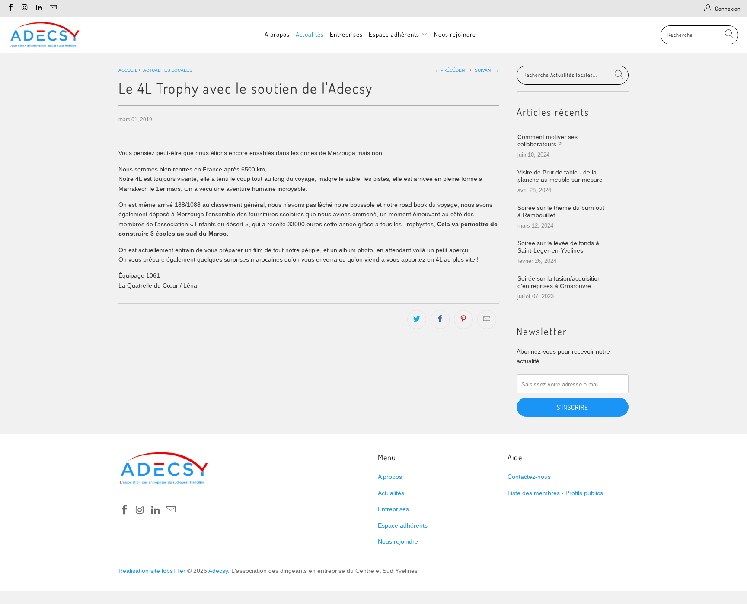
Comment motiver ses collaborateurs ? (547, 140)
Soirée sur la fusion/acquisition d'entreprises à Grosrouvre (559, 282)
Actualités (310, 34)
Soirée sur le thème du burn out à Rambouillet (560, 211)
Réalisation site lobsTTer (151, 570)
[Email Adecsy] (52, 8)
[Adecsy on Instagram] (24, 8)
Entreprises (346, 34)
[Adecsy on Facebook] (10, 8)
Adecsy (218, 570)
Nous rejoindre (455, 34)
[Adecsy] (44, 35)
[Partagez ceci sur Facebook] (440, 319)
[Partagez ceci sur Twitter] (416, 319)
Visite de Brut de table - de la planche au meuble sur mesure (560, 176)
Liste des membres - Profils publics (555, 493)
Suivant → (487, 70)
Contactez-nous (529, 476)
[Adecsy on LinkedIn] (38, 8)
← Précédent (451, 70)
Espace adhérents (395, 34)
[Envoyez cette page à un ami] (486, 319)
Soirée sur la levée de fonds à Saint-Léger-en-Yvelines (558, 247)
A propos (277, 34)
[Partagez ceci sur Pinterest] (463, 319)
